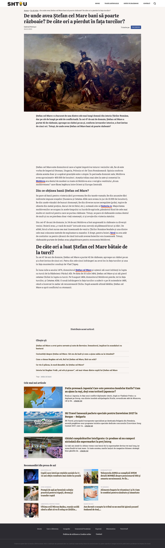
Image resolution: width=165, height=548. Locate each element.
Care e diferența (52, 529)
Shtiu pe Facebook (131, 3)
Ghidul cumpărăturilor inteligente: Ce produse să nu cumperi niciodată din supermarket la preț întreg (100, 440)
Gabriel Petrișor (30, 27)
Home (97, 3)
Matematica (110, 529)
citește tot (78, 401)
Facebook (136, 27)
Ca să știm (34, 10)
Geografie (66, 529)
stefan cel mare (46, 377)
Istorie (39, 529)
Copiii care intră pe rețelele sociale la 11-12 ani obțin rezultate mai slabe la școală (61, 474)
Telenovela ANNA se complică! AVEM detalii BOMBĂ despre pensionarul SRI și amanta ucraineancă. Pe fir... (120, 476)
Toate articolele (112, 3)
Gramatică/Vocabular (83, 529)
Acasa (26, 10)
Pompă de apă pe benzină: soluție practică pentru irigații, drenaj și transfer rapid (57, 492)
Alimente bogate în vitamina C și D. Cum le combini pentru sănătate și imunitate (120, 491)
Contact (146, 3)
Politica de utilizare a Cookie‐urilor (77, 534)
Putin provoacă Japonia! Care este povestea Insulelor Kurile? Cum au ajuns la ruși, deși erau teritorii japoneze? (102, 390)
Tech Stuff (124, 529)
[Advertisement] (82, 147)
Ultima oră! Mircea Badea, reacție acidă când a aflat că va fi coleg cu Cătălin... (60, 508)
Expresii (98, 529)
